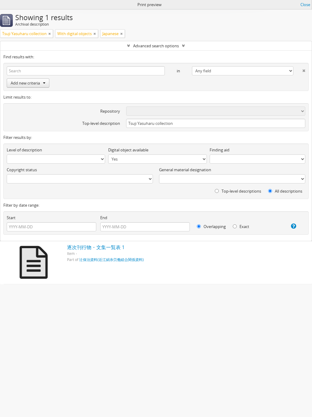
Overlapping (214, 226)
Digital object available (128, 150)
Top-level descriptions (241, 191)
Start (11, 217)
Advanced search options (156, 46)
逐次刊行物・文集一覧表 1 (96, 247)
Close (305, 4)
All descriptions (288, 191)
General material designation (185, 169)
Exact (244, 226)
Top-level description (101, 123)
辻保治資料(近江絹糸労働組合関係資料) (111, 259)
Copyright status (22, 169)
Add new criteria (25, 83)
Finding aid (219, 150)
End (103, 217)
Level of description (24, 150)
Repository (110, 111)
